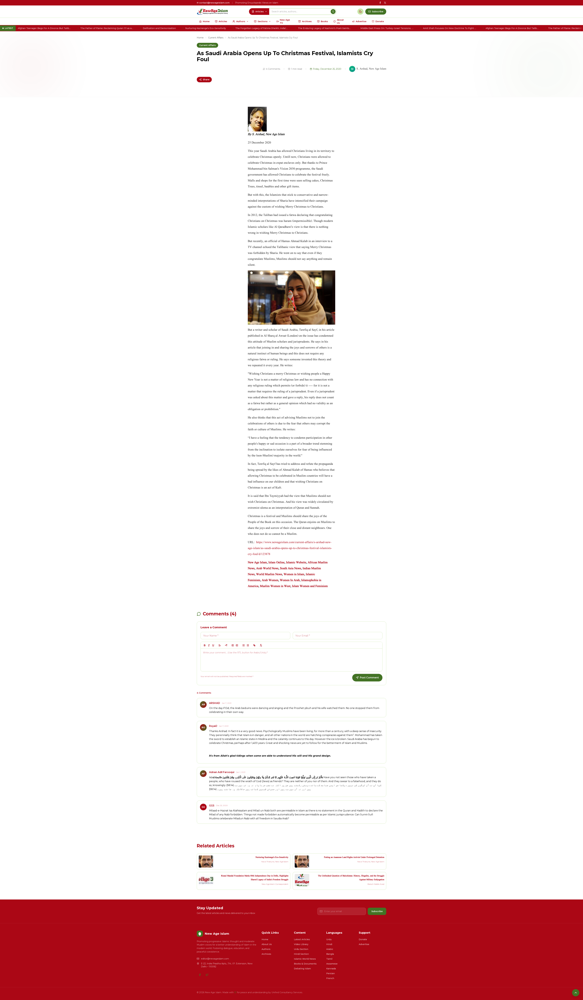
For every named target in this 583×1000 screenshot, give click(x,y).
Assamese (332, 963)
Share (206, 79)
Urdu (329, 939)
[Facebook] (200, 975)
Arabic (329, 949)
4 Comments (273, 69)
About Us (267, 944)
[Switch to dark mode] (360, 12)
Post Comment (369, 677)
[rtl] (226, 645)
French (330, 978)
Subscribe (377, 911)
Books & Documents (305, 963)
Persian (330, 973)
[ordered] (243, 645)
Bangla (330, 954)
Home (200, 37)
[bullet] (248, 645)
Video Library (301, 944)
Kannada (331, 968)
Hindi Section (301, 954)
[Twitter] (207, 975)
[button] (220, 645)
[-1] (233, 645)
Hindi (329, 944)
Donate (363, 939)
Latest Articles (302, 939)
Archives (266, 954)
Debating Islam (302, 968)
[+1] (237, 645)
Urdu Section (301, 949)
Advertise (364, 944)
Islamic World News (305, 958)
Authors (266, 949)
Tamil (329, 958)
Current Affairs (215, 37)
